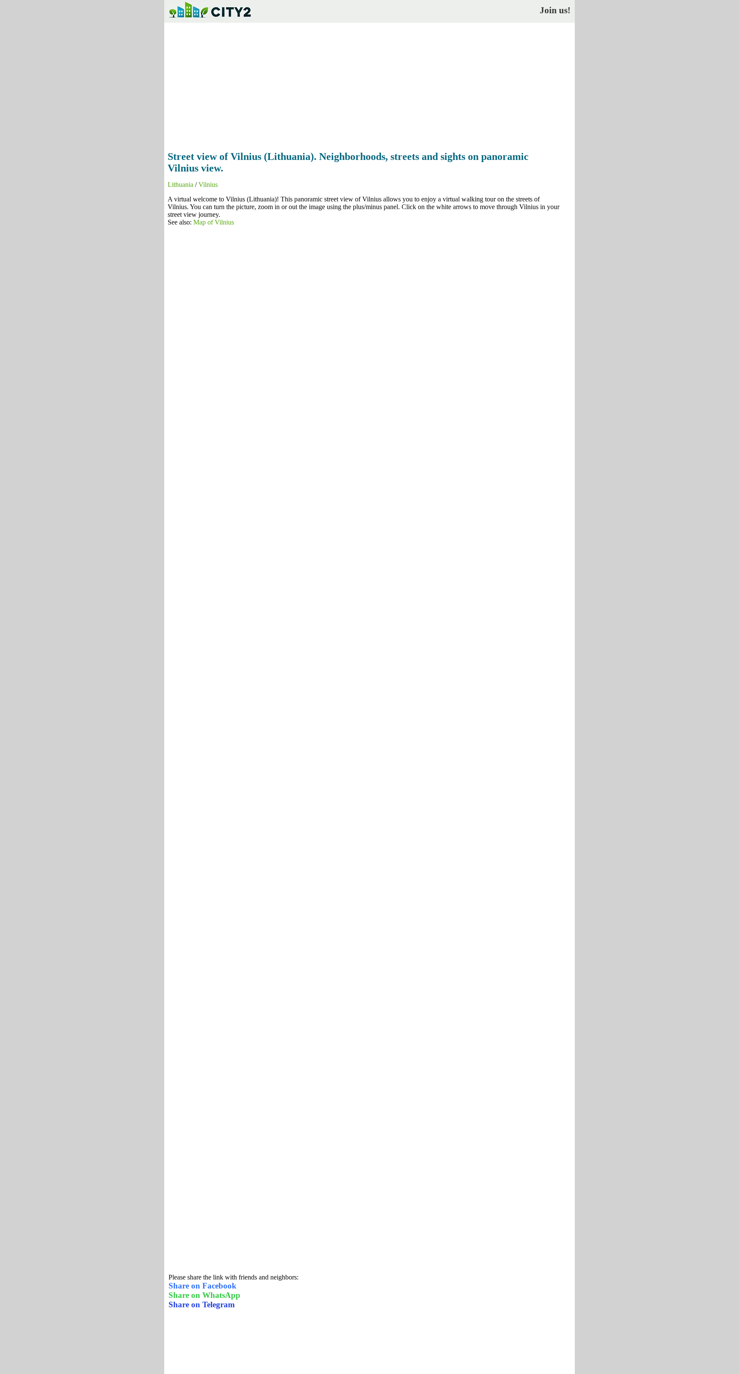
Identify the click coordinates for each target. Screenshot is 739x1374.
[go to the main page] (210, 19)
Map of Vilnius (213, 222)
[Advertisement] (369, 84)
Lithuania (180, 184)
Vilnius (208, 184)
